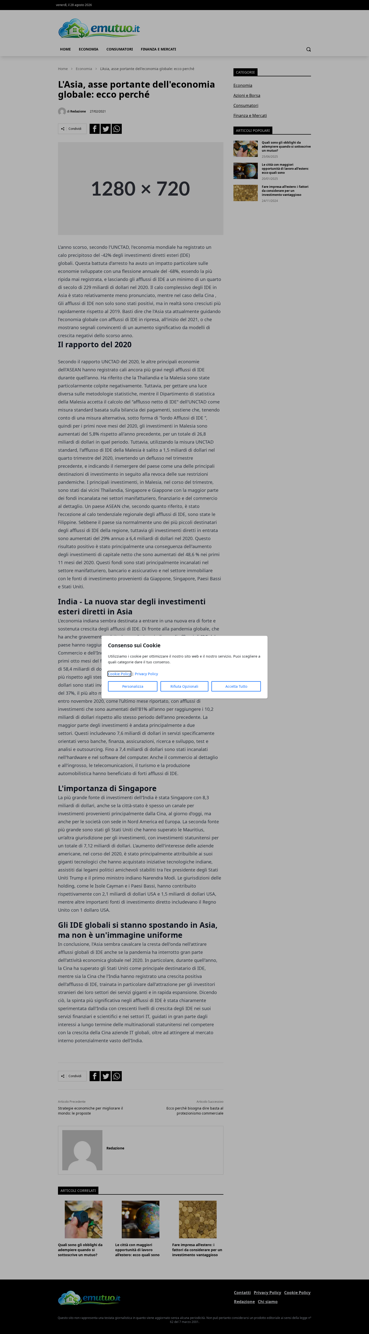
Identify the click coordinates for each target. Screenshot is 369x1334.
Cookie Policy (119, 673)
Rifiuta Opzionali (184, 686)
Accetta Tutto (236, 686)
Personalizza (132, 686)
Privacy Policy (146, 673)
